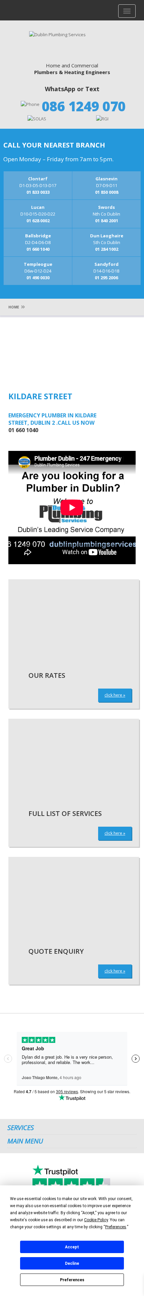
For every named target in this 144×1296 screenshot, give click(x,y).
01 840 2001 (106, 221)
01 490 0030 (38, 278)
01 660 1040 (38, 249)
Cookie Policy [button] (96, 1220)
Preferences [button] (115, 1227)
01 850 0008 (106, 192)
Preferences (72, 1280)
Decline (72, 1263)
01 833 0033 (38, 192)
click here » (114, 695)
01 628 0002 (38, 221)
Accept (72, 1247)
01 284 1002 (106, 249)
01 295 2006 (106, 278)
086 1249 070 (84, 106)
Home (13, 307)
